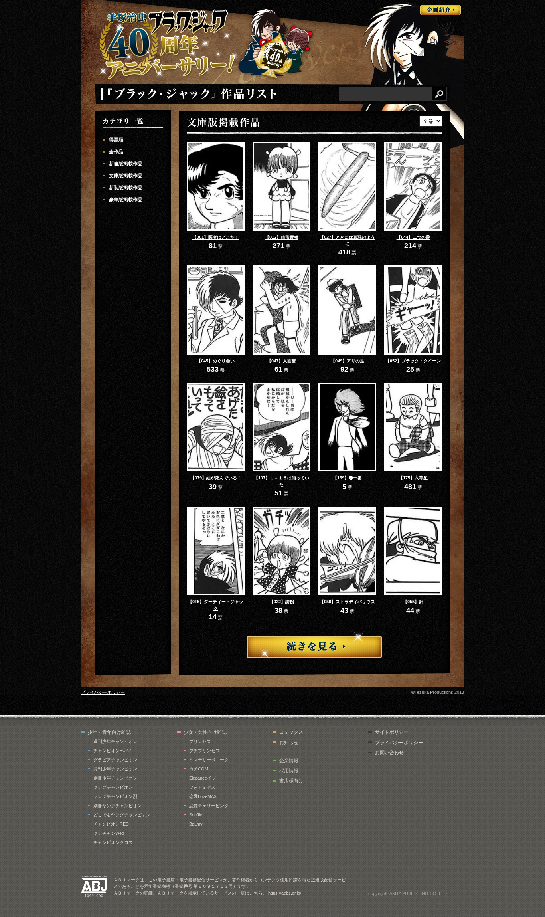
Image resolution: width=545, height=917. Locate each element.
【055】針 (413, 601)
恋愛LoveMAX (203, 796)
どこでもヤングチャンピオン (121, 814)
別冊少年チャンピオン (115, 778)
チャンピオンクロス (113, 842)
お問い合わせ (389, 752)
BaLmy (196, 824)
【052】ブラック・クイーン (413, 360)
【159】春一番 (347, 477)
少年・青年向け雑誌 (109, 732)
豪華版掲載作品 (125, 199)
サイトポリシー (392, 732)
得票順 (116, 140)
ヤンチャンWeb (108, 833)
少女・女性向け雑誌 (205, 732)
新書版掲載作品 (125, 163)
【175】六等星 (413, 477)
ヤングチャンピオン (113, 787)
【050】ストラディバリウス (347, 601)
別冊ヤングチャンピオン (117, 805)
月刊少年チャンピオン (115, 768)
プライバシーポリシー (103, 692)
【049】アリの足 (347, 360)
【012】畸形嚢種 (281, 237)
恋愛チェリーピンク (209, 805)
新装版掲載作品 (125, 187)
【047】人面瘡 (281, 360)
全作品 (116, 151)
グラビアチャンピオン (115, 759)
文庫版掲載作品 (125, 175)
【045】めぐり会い (216, 360)
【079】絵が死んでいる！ (215, 477)
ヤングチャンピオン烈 (115, 796)
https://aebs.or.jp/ (284, 893)
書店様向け (291, 781)
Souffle (195, 814)
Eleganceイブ (202, 778)
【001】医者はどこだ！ (215, 237)
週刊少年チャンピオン (115, 741)
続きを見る (314, 645)
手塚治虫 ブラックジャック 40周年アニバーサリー (168, 45)
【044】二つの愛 (413, 237)
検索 (439, 93)
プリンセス (200, 741)
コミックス (291, 732)
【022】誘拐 (281, 601)
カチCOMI (199, 768)
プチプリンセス (204, 750)
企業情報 (288, 760)
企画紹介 (440, 10)
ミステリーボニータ (209, 759)
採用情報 (288, 771)
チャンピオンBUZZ (112, 750)
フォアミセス (202, 787)
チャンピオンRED (111, 824)
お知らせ (288, 742)
